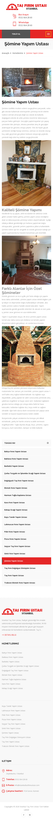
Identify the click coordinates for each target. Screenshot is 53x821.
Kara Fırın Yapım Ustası (14, 502)
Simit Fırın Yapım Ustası (14, 553)
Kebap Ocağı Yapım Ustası (15, 510)
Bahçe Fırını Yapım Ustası (15, 451)
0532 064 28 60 (25, 17)
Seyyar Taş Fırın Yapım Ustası (17, 546)
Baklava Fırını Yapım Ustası (16, 459)
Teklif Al (16, 34)
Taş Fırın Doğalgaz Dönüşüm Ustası (19, 568)
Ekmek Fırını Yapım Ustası (15, 488)
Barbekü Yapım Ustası (14, 466)
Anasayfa (5, 53)
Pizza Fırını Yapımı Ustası (15, 539)
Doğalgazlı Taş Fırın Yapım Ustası (19, 480)
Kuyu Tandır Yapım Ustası (15, 517)
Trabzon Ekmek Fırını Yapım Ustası (19, 583)
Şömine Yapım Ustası (13, 561)
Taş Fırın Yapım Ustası (14, 575)
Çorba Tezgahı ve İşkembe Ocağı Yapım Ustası (24, 473)
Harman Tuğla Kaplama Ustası (17, 495)
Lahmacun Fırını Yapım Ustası (17, 524)
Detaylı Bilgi (10, 635)
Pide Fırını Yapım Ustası (14, 532)
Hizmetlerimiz (17, 53)
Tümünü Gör (9, 443)
